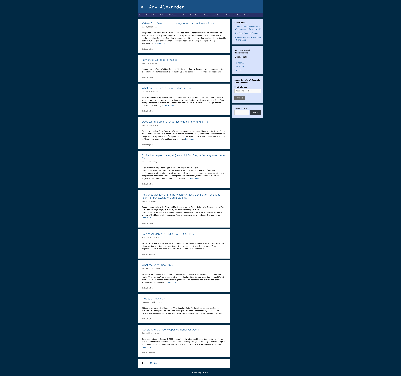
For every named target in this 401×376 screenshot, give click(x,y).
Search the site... (241, 108)
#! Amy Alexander (162, 7)
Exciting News (149, 49)
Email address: (240, 87)
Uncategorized (149, 254)
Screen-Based (194, 15)
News (239, 15)
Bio (234, 15)
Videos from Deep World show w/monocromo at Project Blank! (178, 23)
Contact (246, 15)
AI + (183, 15)
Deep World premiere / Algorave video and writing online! (175, 121)
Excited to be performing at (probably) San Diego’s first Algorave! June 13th (183, 157)
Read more (160, 43)
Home (141, 15)
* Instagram (239, 63)
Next (157, 363)
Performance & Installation (169, 15)
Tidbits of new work (153, 298)
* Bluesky (238, 70)
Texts (206, 15)
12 (151, 363)
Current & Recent (151, 15)
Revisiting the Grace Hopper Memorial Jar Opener (171, 329)
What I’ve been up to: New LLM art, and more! (169, 88)
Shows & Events (216, 15)
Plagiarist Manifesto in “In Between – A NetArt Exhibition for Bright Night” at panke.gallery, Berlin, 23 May (181, 196)
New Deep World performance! (160, 59)
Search (255, 112)
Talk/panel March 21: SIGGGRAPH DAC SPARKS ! (170, 233)
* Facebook (239, 66)
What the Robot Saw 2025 (157, 264)
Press (228, 15)
